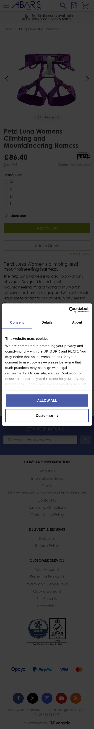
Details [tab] (47, 322)
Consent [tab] (17, 322)
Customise (44, 415)
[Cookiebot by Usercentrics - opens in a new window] (69, 310)
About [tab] (77, 322)
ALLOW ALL (47, 400)
